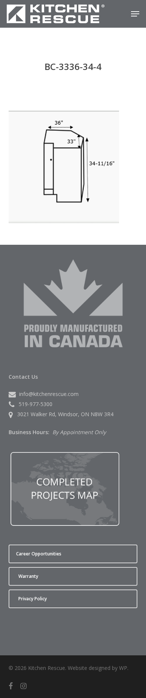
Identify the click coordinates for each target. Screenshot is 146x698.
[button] (135, 14)
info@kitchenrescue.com (49, 393)
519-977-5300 (35, 404)
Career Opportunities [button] (38, 554)
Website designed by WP (97, 667)
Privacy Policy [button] (32, 598)
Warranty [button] (28, 576)
